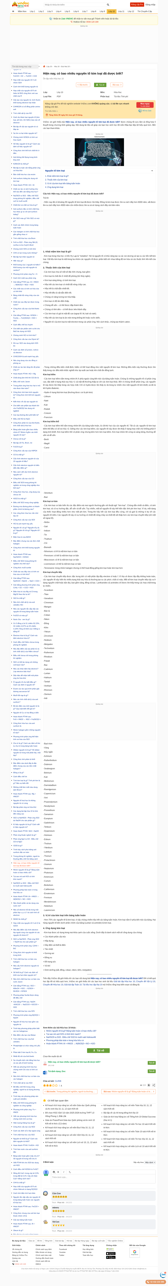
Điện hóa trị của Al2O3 (22, 537)
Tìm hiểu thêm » (51, 111)
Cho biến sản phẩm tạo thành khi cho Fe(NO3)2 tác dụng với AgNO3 (26, 408)
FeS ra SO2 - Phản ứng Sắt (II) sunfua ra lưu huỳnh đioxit (25, 243)
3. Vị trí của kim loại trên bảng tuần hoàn (62, 183)
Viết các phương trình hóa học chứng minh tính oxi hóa (25, 1117)
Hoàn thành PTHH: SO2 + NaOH (26, 831)
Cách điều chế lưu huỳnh (23, 325)
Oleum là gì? (18, 1230)
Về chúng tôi (17, 1249)
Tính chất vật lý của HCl (22, 113)
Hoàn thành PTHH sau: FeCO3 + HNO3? (26, 1207)
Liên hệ (15, 1261)
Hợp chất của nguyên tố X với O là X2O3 (26, 924)
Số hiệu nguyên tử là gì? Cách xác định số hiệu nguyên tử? (26, 145)
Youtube (62, 1252)
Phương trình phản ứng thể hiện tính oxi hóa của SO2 (25, 738)
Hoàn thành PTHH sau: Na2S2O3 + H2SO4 (22, 555)
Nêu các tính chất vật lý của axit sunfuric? (25, 700)
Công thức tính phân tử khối (24, 759)
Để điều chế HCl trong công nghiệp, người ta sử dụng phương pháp (26, 1089)
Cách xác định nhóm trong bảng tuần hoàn (25, 226)
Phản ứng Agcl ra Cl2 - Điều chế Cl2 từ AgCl (25, 840)
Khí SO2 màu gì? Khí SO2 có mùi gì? (26, 219)
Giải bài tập (87, 1252)
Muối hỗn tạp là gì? (20, 695)
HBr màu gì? (18, 261)
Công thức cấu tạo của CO (23, 479)
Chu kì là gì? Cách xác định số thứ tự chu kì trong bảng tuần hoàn (26, 744)
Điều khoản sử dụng (43, 1252)
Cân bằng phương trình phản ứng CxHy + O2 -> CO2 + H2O (26, 586)
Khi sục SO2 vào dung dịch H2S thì (25, 344)
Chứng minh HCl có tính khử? (24, 335)
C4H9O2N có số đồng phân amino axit (26, 108)
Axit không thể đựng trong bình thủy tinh (25, 158)
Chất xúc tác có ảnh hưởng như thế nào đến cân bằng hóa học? (25, 190)
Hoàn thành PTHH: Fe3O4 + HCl (26, 1145)
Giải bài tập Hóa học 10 (124, 981)
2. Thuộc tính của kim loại (56, 180)
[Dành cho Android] (110, 1258)
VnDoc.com (44, 66)
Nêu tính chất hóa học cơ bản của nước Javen (26, 980)
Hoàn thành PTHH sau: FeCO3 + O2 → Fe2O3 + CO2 (25, 74)
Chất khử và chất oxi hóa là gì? (25, 205)
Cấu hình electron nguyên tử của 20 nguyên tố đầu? (26, 460)
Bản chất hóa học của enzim (24, 174)
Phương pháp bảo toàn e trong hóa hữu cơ (65, 1040)
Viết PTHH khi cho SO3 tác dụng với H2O (26, 1164)
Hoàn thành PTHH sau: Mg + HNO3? (24, 795)
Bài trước (84, 85)
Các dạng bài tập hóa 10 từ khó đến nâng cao (25, 812)
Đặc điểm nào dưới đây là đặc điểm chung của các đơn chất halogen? (25, 766)
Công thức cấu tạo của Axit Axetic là (26, 310)
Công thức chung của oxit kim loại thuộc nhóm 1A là (26, 1214)
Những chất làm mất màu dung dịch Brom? (25, 788)
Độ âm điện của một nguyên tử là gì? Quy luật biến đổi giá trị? (26, 707)
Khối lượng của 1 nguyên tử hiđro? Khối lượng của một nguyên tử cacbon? (26, 267)
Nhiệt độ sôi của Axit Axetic (23, 1056)
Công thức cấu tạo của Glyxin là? (26, 339)
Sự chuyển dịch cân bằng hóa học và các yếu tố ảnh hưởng (26, 1061)
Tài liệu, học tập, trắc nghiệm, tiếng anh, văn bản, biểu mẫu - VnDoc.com (26, 5)
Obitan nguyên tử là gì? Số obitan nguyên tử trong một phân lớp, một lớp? (26, 752)
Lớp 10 (49, 66)
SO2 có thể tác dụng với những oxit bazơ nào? (25, 663)
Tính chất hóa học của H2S (24, 1011)
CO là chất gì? (18, 455)
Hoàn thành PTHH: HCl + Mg (24, 374)
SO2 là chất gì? (19, 598)
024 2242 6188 (127, 1269)
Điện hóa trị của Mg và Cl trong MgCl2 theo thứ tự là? (25, 593)
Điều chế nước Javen (21, 382)
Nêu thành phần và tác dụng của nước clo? (26, 904)
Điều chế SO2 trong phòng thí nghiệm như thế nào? (25, 562)
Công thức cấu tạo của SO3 (24, 520)
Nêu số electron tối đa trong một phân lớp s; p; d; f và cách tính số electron (26, 912)
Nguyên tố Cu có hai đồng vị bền (26, 713)
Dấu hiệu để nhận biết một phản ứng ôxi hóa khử (25, 676)
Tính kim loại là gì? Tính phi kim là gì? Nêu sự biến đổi (26, 781)
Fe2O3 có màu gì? (20, 615)
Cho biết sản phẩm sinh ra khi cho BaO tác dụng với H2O (26, 330)
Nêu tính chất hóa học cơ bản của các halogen (26, 1077)
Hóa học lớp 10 (132, 125)
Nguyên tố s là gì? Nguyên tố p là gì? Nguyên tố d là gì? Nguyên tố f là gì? (26, 530)
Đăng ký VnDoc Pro (19, 1255)
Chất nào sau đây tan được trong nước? (26, 303)
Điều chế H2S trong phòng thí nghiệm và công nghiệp (24, 1104)
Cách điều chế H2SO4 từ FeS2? (25, 1169)
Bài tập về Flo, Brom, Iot (22, 443)
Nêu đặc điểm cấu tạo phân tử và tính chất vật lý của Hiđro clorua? (26, 650)
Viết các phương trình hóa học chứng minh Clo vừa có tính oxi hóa (25, 1069)
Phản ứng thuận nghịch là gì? (24, 835)
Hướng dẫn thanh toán (44, 1258)
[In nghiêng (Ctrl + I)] (64, 1172)
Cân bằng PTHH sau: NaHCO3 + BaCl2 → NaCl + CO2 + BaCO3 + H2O (26, 579)
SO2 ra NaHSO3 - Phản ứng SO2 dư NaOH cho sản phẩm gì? (26, 819)
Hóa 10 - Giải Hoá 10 (62, 66)
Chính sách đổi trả (43, 1261)
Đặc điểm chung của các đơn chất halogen (26, 542)
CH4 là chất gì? (19, 1183)
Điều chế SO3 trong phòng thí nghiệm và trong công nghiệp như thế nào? (26, 485)
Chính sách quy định (44, 1249)
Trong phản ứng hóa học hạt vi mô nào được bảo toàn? (26, 387)
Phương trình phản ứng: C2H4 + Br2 (25, 947)
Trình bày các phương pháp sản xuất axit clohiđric (25, 1097)
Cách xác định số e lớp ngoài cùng (26, 1131)
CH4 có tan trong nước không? (25, 253)
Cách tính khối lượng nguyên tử (25, 87)
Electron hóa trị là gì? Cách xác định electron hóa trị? (25, 636)
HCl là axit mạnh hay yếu (23, 524)
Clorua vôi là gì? (19, 439)
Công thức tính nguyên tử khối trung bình (25, 953)
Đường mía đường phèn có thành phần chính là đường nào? (26, 507)
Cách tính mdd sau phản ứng (24, 278)
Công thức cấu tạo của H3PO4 (25, 451)
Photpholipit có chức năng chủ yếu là (26, 1047)
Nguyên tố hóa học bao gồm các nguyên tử (26, 1023)
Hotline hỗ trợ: (85, 22)
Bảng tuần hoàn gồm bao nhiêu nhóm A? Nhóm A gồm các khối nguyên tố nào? (25, 432)
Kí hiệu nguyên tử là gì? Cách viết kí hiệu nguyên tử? (26, 825)
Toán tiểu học (88, 1255)
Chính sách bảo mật (43, 1255)
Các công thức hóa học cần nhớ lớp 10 (25, 514)
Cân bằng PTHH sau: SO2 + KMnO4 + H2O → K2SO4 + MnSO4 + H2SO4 (24, 988)
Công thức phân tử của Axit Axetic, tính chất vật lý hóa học (26, 424)
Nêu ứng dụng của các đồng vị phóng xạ (25, 361)
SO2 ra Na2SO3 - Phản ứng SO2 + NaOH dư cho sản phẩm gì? (26, 940)
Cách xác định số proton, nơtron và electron (25, 351)
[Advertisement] (84, 44)
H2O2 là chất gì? (19, 499)
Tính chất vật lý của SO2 (22, 1083)
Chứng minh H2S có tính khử (24, 249)
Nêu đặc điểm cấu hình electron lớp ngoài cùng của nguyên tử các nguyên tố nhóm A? (26, 932)
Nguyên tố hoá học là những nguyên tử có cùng (24, 801)
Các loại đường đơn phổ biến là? (26, 415)
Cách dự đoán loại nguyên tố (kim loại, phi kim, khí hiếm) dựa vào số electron (26, 120)
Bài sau (116, 85)
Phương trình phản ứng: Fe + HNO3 (24, 1111)
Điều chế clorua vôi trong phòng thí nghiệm (25, 656)
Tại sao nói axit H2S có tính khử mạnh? (63, 1034)
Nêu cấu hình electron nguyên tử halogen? (26, 967)
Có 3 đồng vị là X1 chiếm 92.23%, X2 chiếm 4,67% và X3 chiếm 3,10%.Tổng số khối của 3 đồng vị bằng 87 (26, 627)
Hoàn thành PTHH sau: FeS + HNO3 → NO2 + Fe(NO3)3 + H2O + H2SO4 (26, 718)
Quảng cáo (16, 1258)
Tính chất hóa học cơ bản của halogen (25, 960)
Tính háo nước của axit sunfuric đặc (25, 1150)
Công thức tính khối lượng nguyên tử (26, 549)
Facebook (63, 1249)
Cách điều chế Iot (20, 776)
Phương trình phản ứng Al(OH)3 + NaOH (26, 1016)
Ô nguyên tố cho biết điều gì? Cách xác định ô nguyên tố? (24, 683)
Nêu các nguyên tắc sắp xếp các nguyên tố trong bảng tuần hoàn (26, 610)
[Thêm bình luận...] (103, 1178)
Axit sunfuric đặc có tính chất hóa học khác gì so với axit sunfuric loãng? (26, 211)
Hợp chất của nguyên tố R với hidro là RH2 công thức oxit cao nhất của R (25, 93)
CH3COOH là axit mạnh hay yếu (25, 356)
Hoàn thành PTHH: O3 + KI (23, 185)
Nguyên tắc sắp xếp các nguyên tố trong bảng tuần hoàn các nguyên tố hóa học (26, 1199)
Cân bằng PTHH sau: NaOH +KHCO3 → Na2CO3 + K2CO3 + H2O (26, 1004)
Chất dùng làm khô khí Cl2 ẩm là (26, 378)
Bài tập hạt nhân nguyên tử (23, 257)
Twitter (61, 1255)
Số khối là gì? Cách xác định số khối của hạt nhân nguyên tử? (25, 973)
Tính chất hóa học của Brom (24, 238)
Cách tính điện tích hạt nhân (24, 1193)
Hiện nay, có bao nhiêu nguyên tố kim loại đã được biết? (93, 122)
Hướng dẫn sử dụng (20, 1252)
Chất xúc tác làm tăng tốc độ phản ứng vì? (26, 368)
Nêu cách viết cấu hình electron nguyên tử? (25, 473)
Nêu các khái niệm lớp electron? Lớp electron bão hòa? (25, 670)
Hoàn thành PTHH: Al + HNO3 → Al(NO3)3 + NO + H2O (70, 1044)
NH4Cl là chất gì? (20, 919)
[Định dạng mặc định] (69, 1172)
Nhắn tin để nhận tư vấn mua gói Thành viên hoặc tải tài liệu (85, 19)
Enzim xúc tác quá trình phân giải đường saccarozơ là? (26, 690)
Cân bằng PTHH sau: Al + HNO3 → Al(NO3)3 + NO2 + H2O (25, 283)
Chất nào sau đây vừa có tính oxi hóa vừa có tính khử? (26, 573)
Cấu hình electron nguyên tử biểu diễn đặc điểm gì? (26, 466)
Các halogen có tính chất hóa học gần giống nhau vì (26, 233)
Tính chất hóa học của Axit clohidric (23, 1040)
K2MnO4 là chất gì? (21, 164)
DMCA (38, 1264)
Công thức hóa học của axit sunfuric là (24, 724)
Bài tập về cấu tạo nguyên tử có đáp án (25, 128)
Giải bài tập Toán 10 (73, 985)
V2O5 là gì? (18, 846)
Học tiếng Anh (88, 1249)
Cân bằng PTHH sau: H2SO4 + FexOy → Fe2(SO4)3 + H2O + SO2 (25, 318)
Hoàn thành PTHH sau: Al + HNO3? (24, 1225)
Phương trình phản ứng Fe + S (25, 274)
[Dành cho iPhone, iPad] (110, 1254)
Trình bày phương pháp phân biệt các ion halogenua (26, 1029)
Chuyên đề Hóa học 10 (53, 985)
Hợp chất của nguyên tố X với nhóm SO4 (24, 81)
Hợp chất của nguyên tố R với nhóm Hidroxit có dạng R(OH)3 (25, 1187)
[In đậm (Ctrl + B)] (58, 1172)
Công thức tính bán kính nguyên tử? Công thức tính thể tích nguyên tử (26, 395)
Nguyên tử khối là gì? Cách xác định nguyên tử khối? (25, 1140)
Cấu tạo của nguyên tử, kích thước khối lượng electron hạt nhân (26, 101)
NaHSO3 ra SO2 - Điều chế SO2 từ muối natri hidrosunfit (71, 1037)
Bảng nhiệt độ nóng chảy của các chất (26, 296)
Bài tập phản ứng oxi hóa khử (24, 807)
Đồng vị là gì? (18, 773)
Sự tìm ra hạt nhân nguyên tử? (25, 133)
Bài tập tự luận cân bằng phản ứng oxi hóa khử (26, 169)
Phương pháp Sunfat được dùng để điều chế (25, 996)
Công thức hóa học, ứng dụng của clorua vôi (26, 493)
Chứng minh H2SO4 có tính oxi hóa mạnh (25, 138)
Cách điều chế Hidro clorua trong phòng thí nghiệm (26, 643)
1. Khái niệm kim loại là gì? (57, 176)
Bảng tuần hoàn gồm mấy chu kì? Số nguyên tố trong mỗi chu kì (26, 1157)
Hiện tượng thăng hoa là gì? (24, 1123)
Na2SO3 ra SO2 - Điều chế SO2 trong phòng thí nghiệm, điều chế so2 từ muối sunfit (26, 198)
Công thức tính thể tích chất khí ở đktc (26, 151)
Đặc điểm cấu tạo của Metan (24, 1035)
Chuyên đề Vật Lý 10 (145, 981)
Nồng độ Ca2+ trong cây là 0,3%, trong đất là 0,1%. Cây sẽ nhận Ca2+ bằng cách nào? (26, 1176)
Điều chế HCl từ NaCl (21, 419)
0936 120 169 (20, 1264)
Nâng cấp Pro (137, 4)
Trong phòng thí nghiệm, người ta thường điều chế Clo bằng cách (72, 1092)
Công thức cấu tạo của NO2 (24, 1127)
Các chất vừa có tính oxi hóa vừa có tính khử (26, 290)
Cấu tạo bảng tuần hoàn (22, 1220)
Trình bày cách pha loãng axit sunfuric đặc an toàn (24, 851)
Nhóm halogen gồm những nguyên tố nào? (26, 731)
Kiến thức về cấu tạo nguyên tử (25, 402)
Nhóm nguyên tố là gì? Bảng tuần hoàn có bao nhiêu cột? (71, 1031)
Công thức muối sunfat (22, 568)
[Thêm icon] (54, 1172)
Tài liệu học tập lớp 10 (92, 985)
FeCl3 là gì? (18, 447)
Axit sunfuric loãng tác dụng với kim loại (25, 179)
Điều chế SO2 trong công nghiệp (26, 502)
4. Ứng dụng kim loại (54, 187)
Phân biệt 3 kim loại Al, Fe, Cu (25, 1052)
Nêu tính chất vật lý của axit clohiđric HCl (24, 603)
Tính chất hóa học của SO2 (24, 1135)
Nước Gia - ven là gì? (21, 619)
